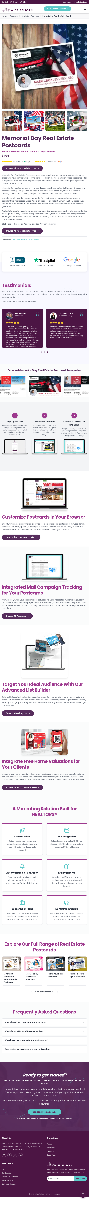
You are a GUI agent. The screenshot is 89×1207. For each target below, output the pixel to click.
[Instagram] (4, 1155)
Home (4, 16)
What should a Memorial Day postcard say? (25, 1031)
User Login (67, 2)
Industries (51, 1147)
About (49, 1144)
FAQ (3, 1169)
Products (50, 1151)
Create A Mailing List (16, 713)
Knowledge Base (80, 2)
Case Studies (52, 1155)
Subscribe (80, 1179)
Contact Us (6, 1173)
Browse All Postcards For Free (21, 787)
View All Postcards (43, 992)
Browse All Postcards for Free (21, 168)
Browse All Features (16, 616)
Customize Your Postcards (20, 537)
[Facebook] (9, 1155)
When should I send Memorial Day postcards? (25, 1022)
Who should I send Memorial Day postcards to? (26, 1040)
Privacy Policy (7, 1180)
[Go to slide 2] (44, 352)
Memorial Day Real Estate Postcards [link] (57, 16)
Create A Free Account (56, 9)
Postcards (14, 16)
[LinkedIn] (21, 1155)
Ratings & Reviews (9, 1184)
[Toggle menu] (85, 8)
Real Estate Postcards (30, 16)
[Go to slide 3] (47, 352)
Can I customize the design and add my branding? (27, 1049)
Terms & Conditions (10, 1177)
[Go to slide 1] (41, 352)
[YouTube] (15, 1155)
